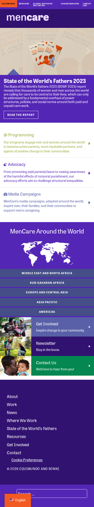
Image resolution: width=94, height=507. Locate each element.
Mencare (24, 3)
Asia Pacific (47, 302)
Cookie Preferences (27, 460)
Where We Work (22, 420)
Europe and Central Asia (47, 292)
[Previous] (7, 51)
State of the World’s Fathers (32, 428)
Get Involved (18, 444)
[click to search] (11, 493)
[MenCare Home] (28, 18)
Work (12, 404)
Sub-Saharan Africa (47, 283)
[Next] (87, 51)
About (12, 396)
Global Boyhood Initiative (42, 4)
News (12, 412)
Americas (47, 312)
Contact (14, 452)
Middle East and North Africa (47, 273)
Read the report (21, 115)
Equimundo (8, 3)
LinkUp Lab (87, 4)
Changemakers (70, 3)
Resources (16, 436)
